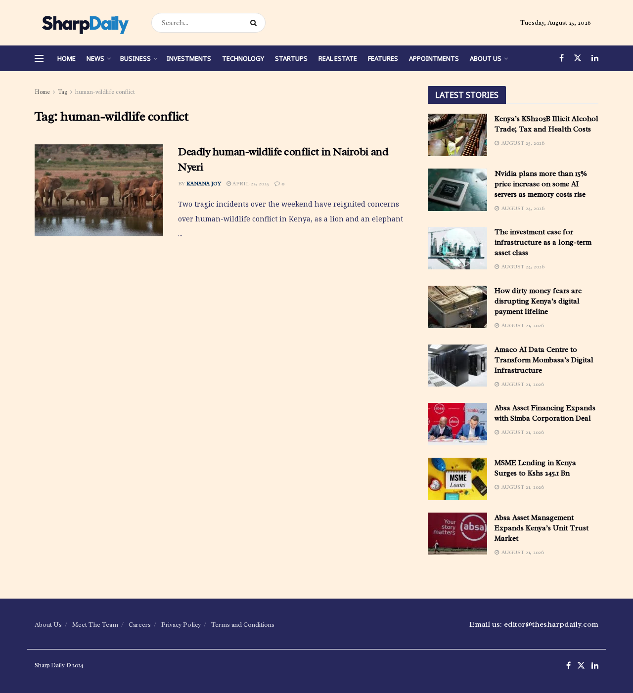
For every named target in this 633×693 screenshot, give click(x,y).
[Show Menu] (39, 58)
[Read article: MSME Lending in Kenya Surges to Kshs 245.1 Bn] (457, 479)
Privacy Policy (181, 624)
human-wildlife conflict (105, 92)
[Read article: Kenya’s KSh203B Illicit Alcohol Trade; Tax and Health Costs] (457, 135)
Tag (62, 92)
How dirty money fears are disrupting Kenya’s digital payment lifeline (538, 301)
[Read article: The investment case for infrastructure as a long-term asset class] (457, 248)
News (95, 58)
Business (135, 58)
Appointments (434, 58)
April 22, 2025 (250, 183)
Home (66, 58)
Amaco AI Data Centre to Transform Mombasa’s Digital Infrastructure (544, 360)
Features (383, 58)
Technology (243, 58)
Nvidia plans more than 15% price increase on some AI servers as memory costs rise (541, 184)
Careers (140, 624)
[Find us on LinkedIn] (594, 58)
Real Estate (337, 58)
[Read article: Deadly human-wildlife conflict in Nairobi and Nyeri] (99, 190)
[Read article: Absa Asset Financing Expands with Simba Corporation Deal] (457, 424)
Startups (291, 58)
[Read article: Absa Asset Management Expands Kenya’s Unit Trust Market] (457, 534)
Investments (189, 58)
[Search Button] (255, 23)
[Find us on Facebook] (561, 58)
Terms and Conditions (242, 624)
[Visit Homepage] (84, 22)
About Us (485, 58)
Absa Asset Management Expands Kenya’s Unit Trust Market (541, 528)
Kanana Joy (203, 183)
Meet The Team (95, 624)
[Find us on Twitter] (578, 58)
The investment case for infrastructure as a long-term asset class (543, 242)
